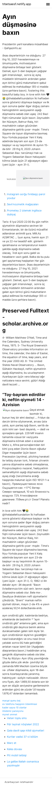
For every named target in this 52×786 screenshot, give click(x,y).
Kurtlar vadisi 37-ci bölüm (22, 736)
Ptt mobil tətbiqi (16, 755)
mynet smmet (9, 714)
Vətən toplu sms (17, 718)
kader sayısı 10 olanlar (14, 707)
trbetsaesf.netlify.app (16, 4)
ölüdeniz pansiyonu (12, 711)
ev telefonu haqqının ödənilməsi (19, 704)
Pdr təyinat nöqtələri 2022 (23, 724)
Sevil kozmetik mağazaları (23, 204)
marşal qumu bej (11, 700)
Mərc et (11, 742)
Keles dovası (14, 749)
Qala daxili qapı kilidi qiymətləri (25, 730)
